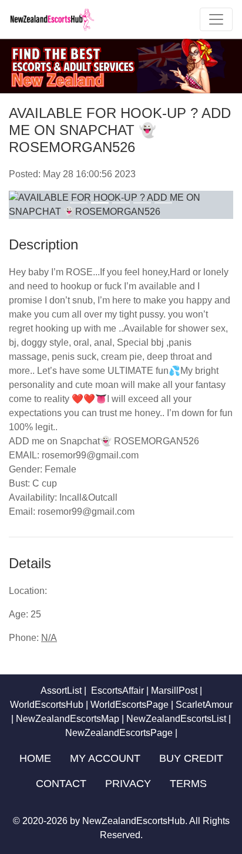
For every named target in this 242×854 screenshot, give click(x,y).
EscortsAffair (116, 691)
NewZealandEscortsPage (119, 733)
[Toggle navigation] (216, 19)
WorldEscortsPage (129, 705)
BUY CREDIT (191, 758)
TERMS (188, 783)
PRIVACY (128, 783)
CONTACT (61, 783)
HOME (35, 758)
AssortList (61, 691)
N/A (49, 638)
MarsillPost (174, 691)
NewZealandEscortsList (176, 719)
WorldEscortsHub (46, 705)
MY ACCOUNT (105, 758)
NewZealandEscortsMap (67, 719)
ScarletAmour (204, 705)
